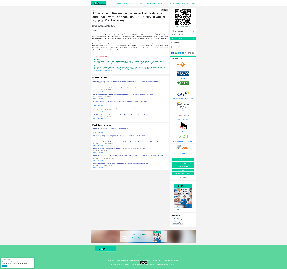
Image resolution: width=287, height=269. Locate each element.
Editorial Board (150, 3)
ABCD (183, 131)
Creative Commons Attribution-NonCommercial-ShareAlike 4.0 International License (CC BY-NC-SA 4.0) (151, 264)
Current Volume (183, 163)
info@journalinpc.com (137, 238)
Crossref (183, 110)
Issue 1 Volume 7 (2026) (183, 209)
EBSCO (183, 78)
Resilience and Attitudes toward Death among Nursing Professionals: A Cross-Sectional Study (117, 88)
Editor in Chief (134, 256)
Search (193, 3)
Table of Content (183, 166)
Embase (183, 153)
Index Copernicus (183, 119)
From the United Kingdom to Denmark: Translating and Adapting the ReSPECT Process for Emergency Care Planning (123, 94)
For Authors (139, 3)
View (94, 85)
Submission (176, 3)
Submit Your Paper (183, 159)
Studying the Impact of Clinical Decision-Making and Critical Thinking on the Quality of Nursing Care (119, 148)
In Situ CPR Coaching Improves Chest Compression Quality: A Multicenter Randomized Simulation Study (120, 114)
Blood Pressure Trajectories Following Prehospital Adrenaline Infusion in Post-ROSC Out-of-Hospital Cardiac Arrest (123, 108)
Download (100, 85)
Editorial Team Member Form (183, 173)
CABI (183, 87)
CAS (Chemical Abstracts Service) (183, 98)
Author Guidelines (146, 256)
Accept (4, 266)
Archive (131, 3)
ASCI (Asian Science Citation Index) (183, 141)
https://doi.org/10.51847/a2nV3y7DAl (144, 63)
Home (119, 3)
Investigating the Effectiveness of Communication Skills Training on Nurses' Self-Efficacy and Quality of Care (121, 135)
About (125, 3)
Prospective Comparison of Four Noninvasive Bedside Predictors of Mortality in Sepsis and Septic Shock (120, 101)
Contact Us (183, 170)
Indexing (168, 3)
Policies (159, 3)
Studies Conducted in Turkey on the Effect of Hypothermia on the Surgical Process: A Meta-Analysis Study (120, 163)
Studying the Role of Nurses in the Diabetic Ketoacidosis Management (111, 128)
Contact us (185, 3)
